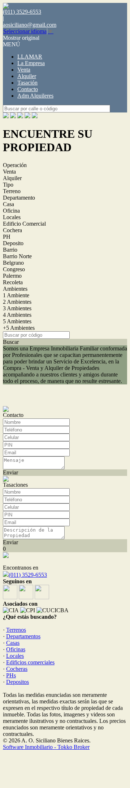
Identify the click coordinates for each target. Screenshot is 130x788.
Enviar (10, 472)
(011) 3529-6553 (28, 575)
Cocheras (16, 669)
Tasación (27, 83)
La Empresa (31, 63)
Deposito (13, 243)
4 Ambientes (17, 315)
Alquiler (26, 76)
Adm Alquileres (35, 96)
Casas (13, 643)
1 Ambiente (16, 295)
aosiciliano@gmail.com (29, 25)
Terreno (12, 191)
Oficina (11, 211)
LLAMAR (29, 57)
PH (6, 237)
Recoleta (13, 282)
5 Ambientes (17, 321)
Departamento (19, 198)
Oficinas (15, 649)
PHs (11, 675)
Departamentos (23, 636)
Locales (12, 217)
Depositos (17, 682)
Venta (23, 70)
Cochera (12, 230)
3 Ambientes (17, 308)
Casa (8, 204)
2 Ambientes (17, 302)
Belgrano (13, 263)
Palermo (12, 276)
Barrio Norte (17, 256)
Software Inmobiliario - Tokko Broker (46, 747)
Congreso (14, 269)
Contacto (27, 89)
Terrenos (16, 630)
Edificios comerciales (30, 662)
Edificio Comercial (24, 224)
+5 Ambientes (19, 328)
